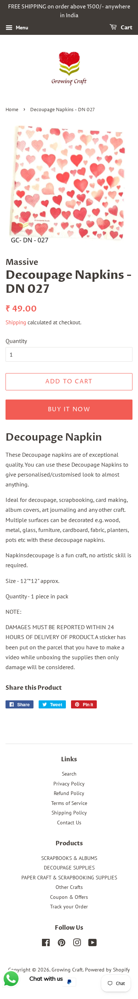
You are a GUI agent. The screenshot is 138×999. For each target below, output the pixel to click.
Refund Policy (69, 793)
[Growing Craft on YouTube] (92, 944)
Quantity (16, 340)
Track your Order (69, 906)
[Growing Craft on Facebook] (46, 944)
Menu (21, 27)
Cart (126, 27)
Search (69, 773)
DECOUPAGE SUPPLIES (69, 867)
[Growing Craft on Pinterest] (61, 944)
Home (12, 110)
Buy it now (69, 409)
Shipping (16, 322)
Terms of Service (69, 803)
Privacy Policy (69, 783)
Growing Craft (67, 969)
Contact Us (69, 822)
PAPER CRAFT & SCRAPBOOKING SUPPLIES (69, 877)
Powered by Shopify (107, 969)
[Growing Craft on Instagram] (77, 944)
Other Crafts (69, 887)
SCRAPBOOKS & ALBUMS (69, 858)
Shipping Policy (69, 812)
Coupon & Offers (69, 897)
